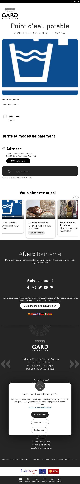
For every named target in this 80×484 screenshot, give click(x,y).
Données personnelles (67, 459)
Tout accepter (40, 414)
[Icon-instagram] (34, 287)
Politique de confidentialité (40, 407)
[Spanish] (50, 314)
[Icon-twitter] (40, 287)
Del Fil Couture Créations (67, 223)
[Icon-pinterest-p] (52, 287)
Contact (24, 459)
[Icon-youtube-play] (46, 287)
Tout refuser (39, 430)
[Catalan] (29, 314)
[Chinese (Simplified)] (32, 314)
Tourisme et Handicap (10, 459)
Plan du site (35, 459)
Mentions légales (49, 459)
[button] (73, 196)
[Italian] (45, 314)
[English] (37, 314)
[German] (42, 314)
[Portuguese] (48, 314)
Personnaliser (40, 422)
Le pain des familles (38, 222)
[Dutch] (34, 314)
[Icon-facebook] (28, 287)
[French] (40, 314)
